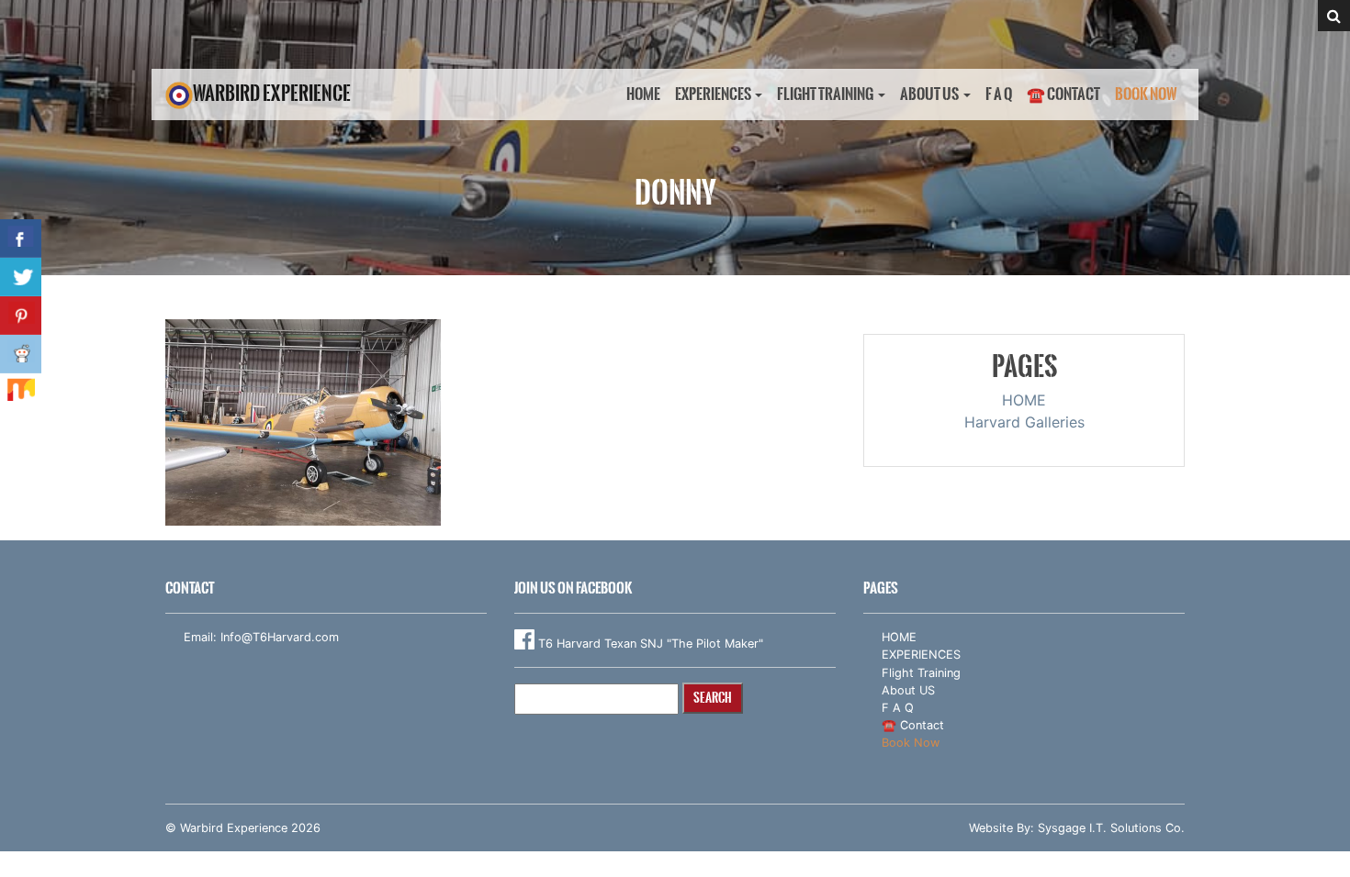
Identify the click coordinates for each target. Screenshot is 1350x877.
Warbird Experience (272, 93)
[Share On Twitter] (20, 277)
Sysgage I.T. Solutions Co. (1111, 828)
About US (929, 94)
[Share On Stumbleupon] (20, 392)
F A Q (998, 94)
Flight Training (825, 94)
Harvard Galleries (1024, 422)
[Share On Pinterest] (20, 315)
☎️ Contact (1063, 94)
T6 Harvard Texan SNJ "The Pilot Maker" (648, 643)
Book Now (1146, 94)
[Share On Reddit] (20, 354)
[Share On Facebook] (20, 238)
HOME (643, 94)
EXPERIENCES (713, 94)
